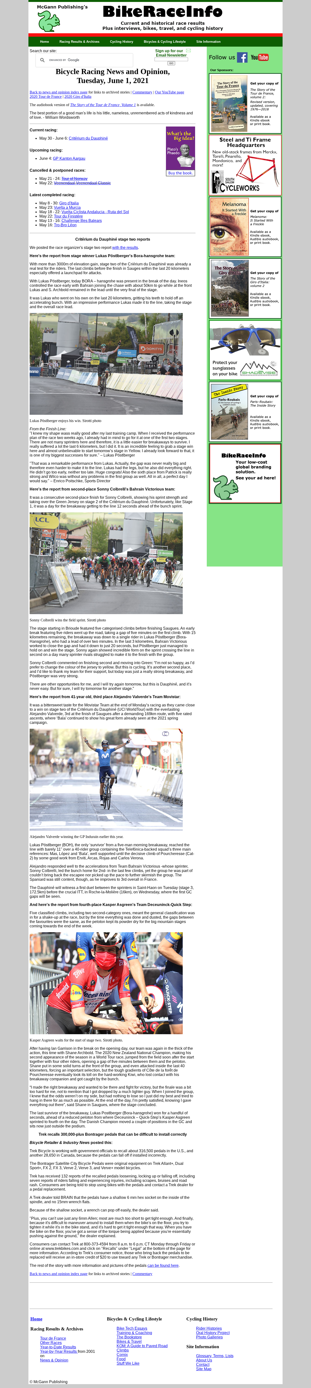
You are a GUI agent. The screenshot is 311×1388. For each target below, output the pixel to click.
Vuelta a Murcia (67, 207)
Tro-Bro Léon (65, 225)
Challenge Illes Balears (81, 221)
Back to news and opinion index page (58, 92)
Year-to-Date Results (58, 1347)
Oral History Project (213, 1333)
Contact (202, 1365)
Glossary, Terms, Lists (214, 1356)
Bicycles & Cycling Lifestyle (165, 41)
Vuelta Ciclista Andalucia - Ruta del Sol (95, 212)
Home (44, 41)
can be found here (163, 1265)
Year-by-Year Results (59, 1351)
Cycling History (121, 41)
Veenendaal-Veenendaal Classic (82, 183)
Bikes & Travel (129, 1341)
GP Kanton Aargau (69, 158)
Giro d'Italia (69, 203)
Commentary (142, 92)
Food (121, 1359)
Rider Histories (209, 1328)
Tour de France (53, 1338)
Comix (122, 1355)
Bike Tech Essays (132, 1328)
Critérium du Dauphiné (88, 138)
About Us (204, 1360)
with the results (125, 247)
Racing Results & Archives (79, 41)
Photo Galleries (209, 1337)
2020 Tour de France (46, 96)
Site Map (203, 1369)
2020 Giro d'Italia (77, 96)
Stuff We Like (128, 1363)
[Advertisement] (244, 535)
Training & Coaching (134, 1333)
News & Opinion (54, 1360)
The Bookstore (129, 1337)
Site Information (208, 41)
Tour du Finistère (68, 216)
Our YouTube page (169, 92)
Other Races (51, 1343)
